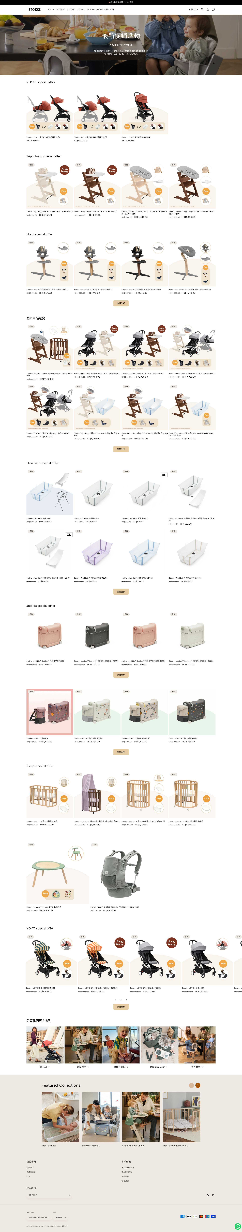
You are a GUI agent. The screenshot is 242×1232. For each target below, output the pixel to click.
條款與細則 (31, 1172)
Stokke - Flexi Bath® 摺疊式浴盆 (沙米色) (185, 578)
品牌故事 (30, 1168)
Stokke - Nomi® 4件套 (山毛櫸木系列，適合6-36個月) (47, 289)
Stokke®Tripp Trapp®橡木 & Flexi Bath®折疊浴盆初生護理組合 (145, 434)
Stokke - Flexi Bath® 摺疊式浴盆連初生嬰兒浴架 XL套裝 (47, 578)
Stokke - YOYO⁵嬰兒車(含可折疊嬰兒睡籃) (90, 137)
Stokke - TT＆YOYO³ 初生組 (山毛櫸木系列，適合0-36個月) (192, 373)
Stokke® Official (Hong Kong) (43, 1226)
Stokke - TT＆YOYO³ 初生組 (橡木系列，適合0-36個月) (47, 433)
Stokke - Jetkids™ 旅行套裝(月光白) (136, 738)
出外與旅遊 (119, 1066)
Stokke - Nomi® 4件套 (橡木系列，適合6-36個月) (93, 289)
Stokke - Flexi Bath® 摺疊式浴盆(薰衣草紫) (90, 578)
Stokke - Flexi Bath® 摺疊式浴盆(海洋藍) (137, 578)
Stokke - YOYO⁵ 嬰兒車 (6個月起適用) (136, 137)
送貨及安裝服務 (128, 1168)
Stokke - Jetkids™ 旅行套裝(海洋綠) (88, 738)
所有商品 (195, 1066)
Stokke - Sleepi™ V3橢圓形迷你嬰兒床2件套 (186, 821)
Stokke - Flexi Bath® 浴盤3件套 (38, 518)
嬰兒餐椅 (81, 1066)
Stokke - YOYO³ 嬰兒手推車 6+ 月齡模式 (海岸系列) (98, 988)
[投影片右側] (126, 1000)
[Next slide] (197, 1085)
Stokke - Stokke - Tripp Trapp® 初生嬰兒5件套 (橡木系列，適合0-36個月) (192, 213)
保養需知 (125, 1176)
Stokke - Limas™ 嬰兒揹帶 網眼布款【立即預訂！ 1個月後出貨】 (115, 907)
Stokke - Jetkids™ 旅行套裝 (37, 738)
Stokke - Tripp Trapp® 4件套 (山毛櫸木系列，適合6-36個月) (49, 212)
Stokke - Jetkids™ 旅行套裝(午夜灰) (183, 738)
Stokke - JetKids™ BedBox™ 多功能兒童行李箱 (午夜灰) (96, 661)
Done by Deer (157, 1066)
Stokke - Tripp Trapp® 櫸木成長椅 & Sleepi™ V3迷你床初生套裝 (49, 375)
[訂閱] (69, 1195)
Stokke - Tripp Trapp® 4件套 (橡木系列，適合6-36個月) (95, 212)
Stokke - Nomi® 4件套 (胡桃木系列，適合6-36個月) (142, 289)
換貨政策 (125, 1181)
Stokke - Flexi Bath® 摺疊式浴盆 (86, 518)
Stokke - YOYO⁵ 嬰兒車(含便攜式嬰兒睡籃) (43, 137)
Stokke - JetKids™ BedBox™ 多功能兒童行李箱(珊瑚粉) (143, 661)
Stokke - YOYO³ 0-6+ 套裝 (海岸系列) (40, 988)
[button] (202, 9)
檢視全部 (121, 303)
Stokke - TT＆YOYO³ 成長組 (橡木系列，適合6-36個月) (143, 373)
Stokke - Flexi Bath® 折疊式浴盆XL (135, 518)
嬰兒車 (43, 1066)
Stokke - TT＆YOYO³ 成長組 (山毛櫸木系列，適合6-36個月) (97, 373)
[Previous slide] (191, 1085)
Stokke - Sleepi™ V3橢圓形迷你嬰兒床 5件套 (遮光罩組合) (96, 821)
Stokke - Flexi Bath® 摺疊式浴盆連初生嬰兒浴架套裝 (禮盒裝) (191, 519)
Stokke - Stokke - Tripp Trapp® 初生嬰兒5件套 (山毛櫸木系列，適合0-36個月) (144, 213)
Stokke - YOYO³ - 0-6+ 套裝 (193, 988)
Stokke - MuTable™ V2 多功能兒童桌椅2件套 (44, 907)
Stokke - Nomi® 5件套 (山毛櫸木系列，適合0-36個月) (190, 289)
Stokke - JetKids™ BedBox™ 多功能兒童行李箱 (45, 661)
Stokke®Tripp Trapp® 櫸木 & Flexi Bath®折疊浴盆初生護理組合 (96, 434)
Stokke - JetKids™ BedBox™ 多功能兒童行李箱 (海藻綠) (191, 661)
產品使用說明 (127, 1172)
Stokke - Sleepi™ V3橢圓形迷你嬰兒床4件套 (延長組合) (143, 821)
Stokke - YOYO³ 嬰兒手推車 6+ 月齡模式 (145, 988)
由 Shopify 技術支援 (61, 1226)
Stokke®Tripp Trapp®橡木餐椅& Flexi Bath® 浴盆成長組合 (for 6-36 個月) (191, 434)
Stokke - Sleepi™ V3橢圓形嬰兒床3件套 (42, 821)
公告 (28, 1176)
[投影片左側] (115, 1000)
